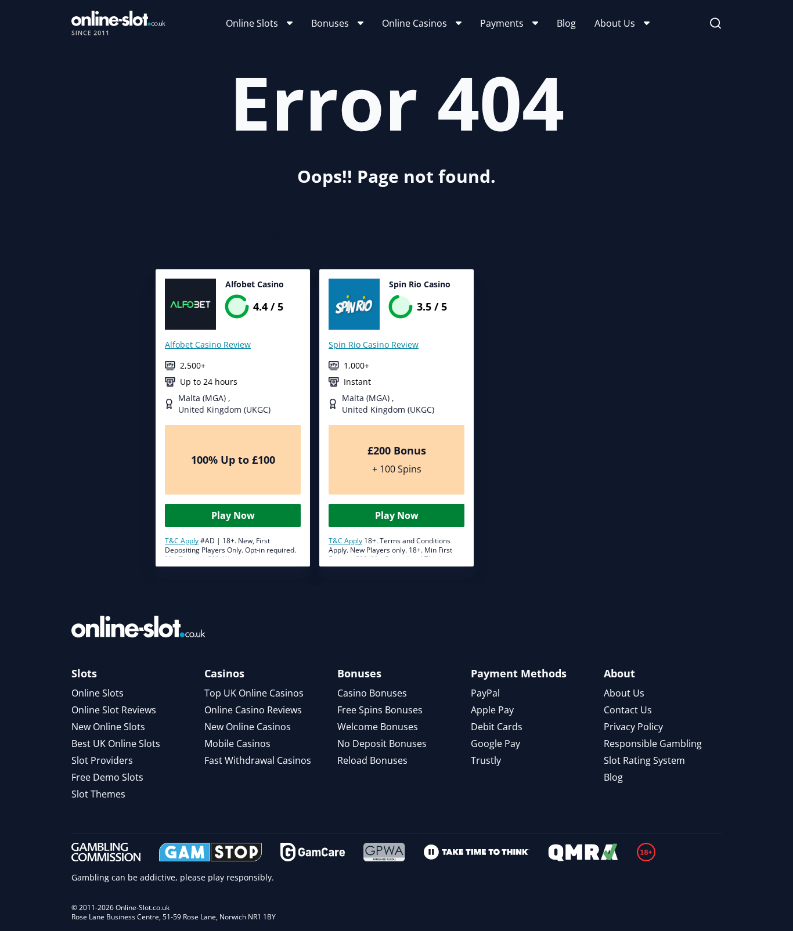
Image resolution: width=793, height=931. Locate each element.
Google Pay (495, 743)
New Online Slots (108, 726)
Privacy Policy (633, 726)
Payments (502, 23)
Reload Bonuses (372, 760)
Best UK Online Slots (115, 743)
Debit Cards (496, 726)
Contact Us (628, 709)
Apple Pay (492, 709)
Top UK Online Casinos (254, 693)
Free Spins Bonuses (380, 709)
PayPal (485, 693)
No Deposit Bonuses (382, 743)
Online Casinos (414, 23)
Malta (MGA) (203, 397)
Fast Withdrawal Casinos (257, 760)
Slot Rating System (644, 760)
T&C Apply (182, 541)
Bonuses (330, 23)
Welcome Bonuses (377, 726)
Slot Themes (98, 794)
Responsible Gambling (653, 743)
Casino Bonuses (372, 693)
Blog (566, 23)
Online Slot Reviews (113, 709)
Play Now (233, 515)
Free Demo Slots (107, 777)
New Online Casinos (247, 726)
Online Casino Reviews (253, 709)
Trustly (486, 760)
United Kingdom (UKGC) (224, 409)
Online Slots (252, 23)
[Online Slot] (118, 23)
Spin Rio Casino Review (374, 344)
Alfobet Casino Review (208, 344)
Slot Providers (102, 760)
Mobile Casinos (237, 743)
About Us (614, 23)
